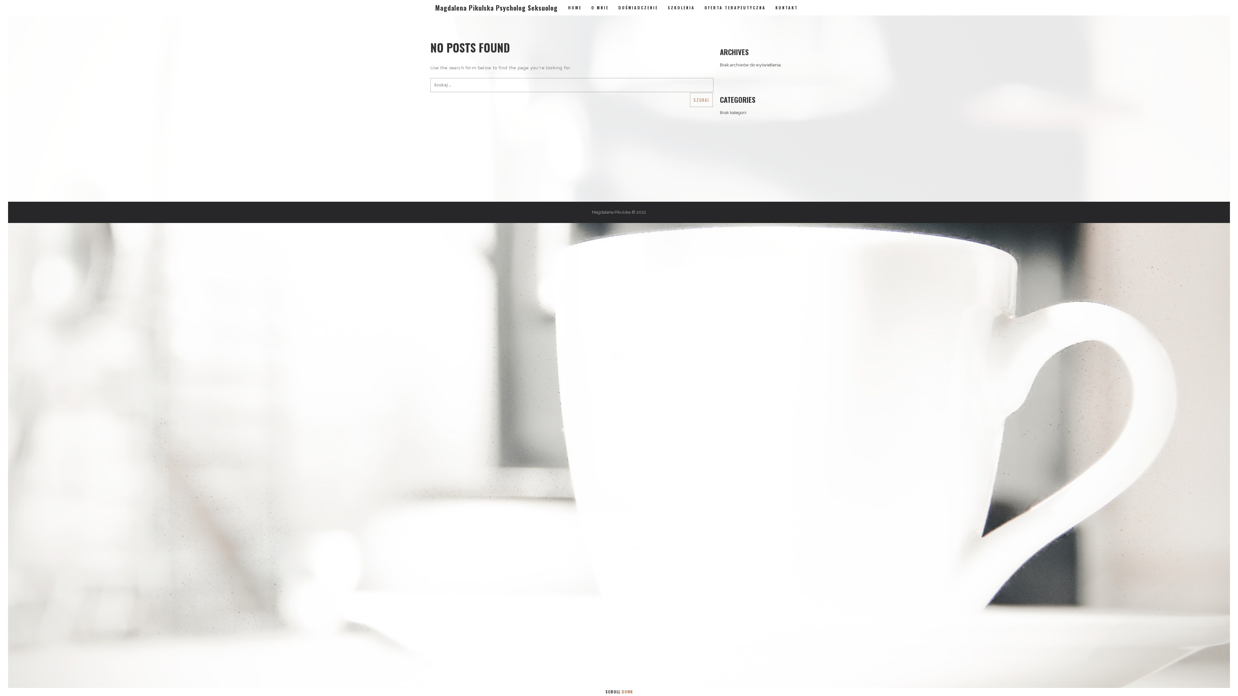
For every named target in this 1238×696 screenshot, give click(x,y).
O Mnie (600, 7)
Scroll (619, 691)
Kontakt (786, 7)
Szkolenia (681, 7)
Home (575, 7)
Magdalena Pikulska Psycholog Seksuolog (496, 8)
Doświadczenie (638, 7)
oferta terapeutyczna (735, 7)
